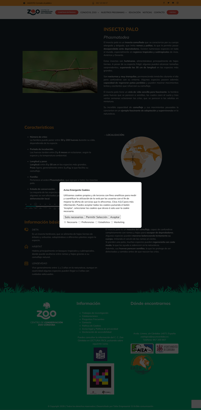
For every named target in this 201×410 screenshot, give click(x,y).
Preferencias (87, 222)
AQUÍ (120, 201)
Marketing (119, 222)
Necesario (72, 222)
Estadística (104, 222)
